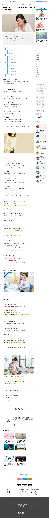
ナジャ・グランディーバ (39, 90)
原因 (37, 98)
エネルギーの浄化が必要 (11, 52)
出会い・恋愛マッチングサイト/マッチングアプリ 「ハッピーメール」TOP (10, 502)
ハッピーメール (42, 91)
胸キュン (38, 110)
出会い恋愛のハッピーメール (5, 4)
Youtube (38, 84)
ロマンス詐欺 (38, 96)
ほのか (41, 85)
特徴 (38, 70)
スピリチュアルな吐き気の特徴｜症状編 (11, 55)
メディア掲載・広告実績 (21, 512)
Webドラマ (43, 83)
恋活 (37, 103)
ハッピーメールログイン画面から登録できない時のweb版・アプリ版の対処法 (41, 19)
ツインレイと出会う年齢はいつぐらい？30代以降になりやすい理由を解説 (9, 441)
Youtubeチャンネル (42, 84)
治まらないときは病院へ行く (11, 71)
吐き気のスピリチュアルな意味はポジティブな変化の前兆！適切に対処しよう (16, 75)
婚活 (38, 57)
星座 (37, 104)
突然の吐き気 (9, 63)
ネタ (43, 90)
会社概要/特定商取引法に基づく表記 (22, 504)
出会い (37, 17)
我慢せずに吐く (10, 69)
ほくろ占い (38, 85)
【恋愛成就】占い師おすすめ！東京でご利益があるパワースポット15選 (20, 464)
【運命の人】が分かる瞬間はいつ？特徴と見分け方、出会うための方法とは (20, 453)
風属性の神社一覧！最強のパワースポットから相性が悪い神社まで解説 (8, 453)
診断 (37, 28)
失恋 (38, 55)
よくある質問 (6, 507)
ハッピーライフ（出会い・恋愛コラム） (22, 513)
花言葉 (37, 111)
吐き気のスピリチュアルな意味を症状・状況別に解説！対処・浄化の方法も (24, 4)
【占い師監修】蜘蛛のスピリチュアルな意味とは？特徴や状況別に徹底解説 (20, 441)
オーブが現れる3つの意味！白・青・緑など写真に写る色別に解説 (41, 41)
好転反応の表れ (10, 53)
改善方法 (43, 103)
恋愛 (38, 61)
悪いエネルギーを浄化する (11, 72)
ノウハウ (38, 91)
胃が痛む (9, 60)
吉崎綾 (40, 98)
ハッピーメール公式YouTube (35, 504)
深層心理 (38, 66)
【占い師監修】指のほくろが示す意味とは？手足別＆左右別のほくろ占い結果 (41, 30)
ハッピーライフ (11, 4)
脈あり (41, 110)
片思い (38, 68)
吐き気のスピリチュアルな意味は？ (10, 49)
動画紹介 (41, 97)
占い (44, 97)
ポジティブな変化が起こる (11, 50)
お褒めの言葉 (19, 511)
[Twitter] (19, 409)
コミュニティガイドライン (21, 506)
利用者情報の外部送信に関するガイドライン (23, 505)
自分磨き (44, 110)
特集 (38, 72)
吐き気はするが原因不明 (11, 66)
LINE (37, 83)
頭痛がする (9, 56)
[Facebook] (16, 409)
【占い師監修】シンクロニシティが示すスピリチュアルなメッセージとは (8, 464)
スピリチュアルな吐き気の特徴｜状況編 (11, 62)
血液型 (40, 111)
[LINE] (22, 409)
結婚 (42, 109)
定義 (38, 59)
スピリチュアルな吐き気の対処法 (10, 68)
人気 (41, 96)
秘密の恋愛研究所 (38, 109)
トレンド (38, 51)
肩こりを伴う (9, 57)
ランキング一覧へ (41, 43)
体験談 (44, 96)
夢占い (43, 98)
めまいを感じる (10, 59)
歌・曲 (43, 104)
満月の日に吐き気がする (11, 65)
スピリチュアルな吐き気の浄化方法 (10, 74)
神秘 (14, 4)
